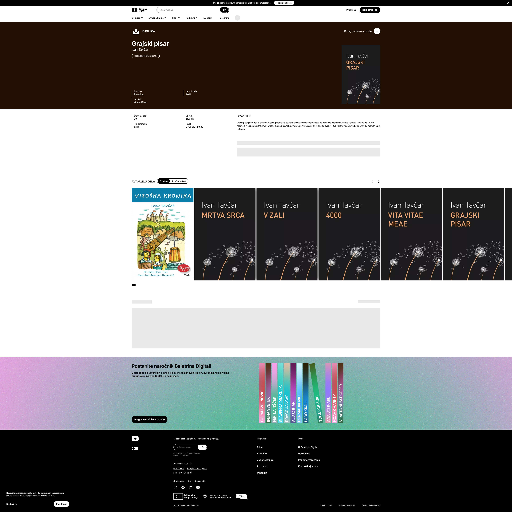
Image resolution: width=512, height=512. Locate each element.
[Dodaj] (377, 31)
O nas (300, 438)
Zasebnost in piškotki (371, 505)
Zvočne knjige (179, 181)
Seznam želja (364, 31)
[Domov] (139, 10)
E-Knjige (164, 181)
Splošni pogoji (326, 505)
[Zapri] (224, 10)
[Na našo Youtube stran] (198, 487)
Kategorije (261, 438)
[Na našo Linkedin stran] (190, 487)
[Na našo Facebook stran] (183, 487)
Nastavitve (11, 504)
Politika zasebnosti (347, 505)
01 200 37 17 (178, 468)
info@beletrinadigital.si (197, 468)
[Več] (237, 18)
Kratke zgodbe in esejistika (145, 56)
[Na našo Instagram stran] (175, 487)
